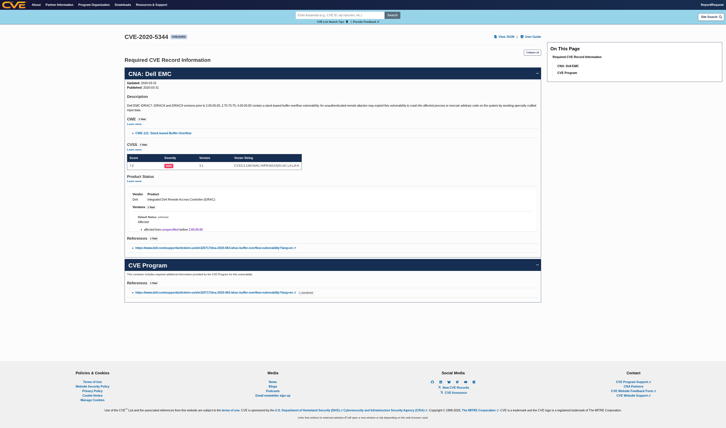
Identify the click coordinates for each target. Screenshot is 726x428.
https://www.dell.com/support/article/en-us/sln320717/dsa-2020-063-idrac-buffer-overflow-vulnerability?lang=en (214, 248)
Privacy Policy (92, 391)
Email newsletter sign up (272, 395)
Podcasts (273, 391)
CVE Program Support (632, 382)
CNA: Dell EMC (568, 66)
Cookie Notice (92, 395)
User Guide (532, 36)
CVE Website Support (632, 395)
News (273, 382)
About (36, 4)
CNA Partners (633, 386)
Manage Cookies (93, 400)
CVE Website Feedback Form (632, 391)
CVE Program (567, 72)
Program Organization (94, 4)
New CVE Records (455, 387)
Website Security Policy (92, 386)
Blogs (273, 386)
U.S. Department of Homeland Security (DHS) (307, 410)
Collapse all (532, 52)
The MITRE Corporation (479, 410)
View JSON (506, 36)
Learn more (134, 124)
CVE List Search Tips (330, 21)
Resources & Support (151, 4)
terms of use (231, 410)
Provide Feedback (365, 21)
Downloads (123, 4)
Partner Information (59, 4)
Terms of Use (92, 382)
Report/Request (712, 4)
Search (392, 15)
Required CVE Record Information (577, 57)
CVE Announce (455, 392)
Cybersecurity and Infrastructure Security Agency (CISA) (384, 410)
